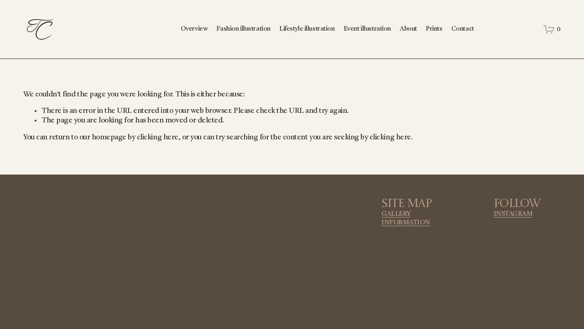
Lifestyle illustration (307, 29)
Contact (462, 29)
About (408, 29)
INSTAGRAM (513, 214)
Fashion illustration (243, 29)
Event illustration (367, 29)
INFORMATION (405, 222)
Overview (194, 29)
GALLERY (396, 214)
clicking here (157, 137)
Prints (434, 29)
